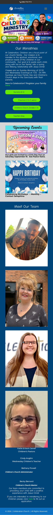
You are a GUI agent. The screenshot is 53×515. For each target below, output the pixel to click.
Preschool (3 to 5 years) (27, 100)
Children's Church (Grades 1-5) (26, 108)
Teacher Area (18, 116)
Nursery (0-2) (19, 92)
